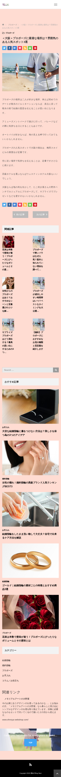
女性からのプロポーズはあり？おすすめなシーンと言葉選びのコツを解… (7, 301)
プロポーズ (9, 33)
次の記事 (40, 214)
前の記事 (20, 214)
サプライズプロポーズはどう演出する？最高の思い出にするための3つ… (8, 342)
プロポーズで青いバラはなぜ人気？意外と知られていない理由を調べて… (38, 259)
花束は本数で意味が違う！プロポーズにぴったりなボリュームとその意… (7, 259)
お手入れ (5, 427)
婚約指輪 (5, 479)
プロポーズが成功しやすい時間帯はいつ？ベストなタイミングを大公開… (38, 301)
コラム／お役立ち (10, 680)
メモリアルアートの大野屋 (16, 699)
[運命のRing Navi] (5, 4)
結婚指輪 (5, 581)
